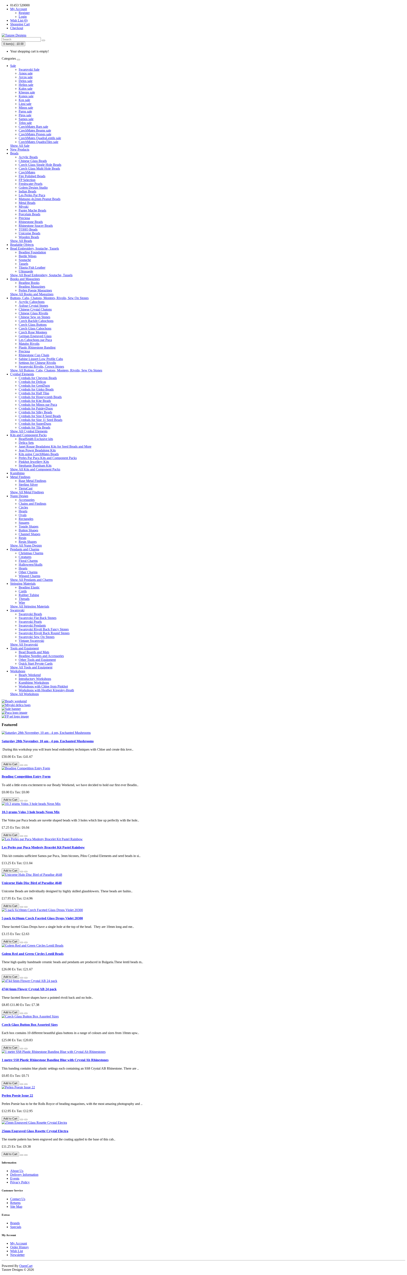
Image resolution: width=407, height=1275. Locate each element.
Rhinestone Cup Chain (34, 355)
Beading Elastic (29, 587)
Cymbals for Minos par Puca (38, 404)
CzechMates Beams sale (35, 130)
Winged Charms (29, 576)
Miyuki (23, 206)
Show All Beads (21, 241)
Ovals (22, 515)
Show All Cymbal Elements (28, 431)
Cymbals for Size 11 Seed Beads (40, 420)
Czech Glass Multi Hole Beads (39, 168)
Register (24, 13)
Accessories (27, 500)
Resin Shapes (28, 541)
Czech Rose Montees (33, 332)
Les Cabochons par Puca (35, 340)
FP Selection (27, 180)
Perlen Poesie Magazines (35, 290)
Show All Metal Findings (27, 492)
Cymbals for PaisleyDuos (36, 408)
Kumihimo (17, 473)
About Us (16, 1171)
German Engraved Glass (35, 336)
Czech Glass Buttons (33, 324)
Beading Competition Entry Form (26, 776)
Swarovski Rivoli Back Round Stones (44, 633)
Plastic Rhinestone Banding (37, 347)
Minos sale (26, 107)
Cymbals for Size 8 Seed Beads (40, 416)
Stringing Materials (23, 583)
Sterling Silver (28, 484)
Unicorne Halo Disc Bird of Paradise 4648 (32, 883)
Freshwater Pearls (30, 184)
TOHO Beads (28, 229)
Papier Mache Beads (32, 210)
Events (14, 1178)
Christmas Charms (31, 553)
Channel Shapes (29, 534)
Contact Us (17, 1199)
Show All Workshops (24, 694)
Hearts (23, 511)
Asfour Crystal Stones (33, 305)
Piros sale (25, 115)
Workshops (17, 671)
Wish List (16, 1251)
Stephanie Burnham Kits (35, 465)
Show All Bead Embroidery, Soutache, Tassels (41, 275)
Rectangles (26, 519)
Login (23, 16)
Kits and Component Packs (28, 435)
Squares (24, 522)
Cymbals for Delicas (32, 382)
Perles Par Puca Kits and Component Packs (48, 458)
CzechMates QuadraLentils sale (40, 138)
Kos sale (24, 100)
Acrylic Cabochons (32, 302)
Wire (22, 602)
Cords (23, 591)
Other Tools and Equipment (37, 660)
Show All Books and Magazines (31, 294)
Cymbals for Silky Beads (35, 412)
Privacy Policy (20, 1182)
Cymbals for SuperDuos (35, 423)
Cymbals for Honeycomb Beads (40, 397)
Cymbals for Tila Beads (34, 427)
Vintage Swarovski (31, 640)
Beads (14, 153)
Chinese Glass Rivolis (33, 313)
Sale (13, 65)
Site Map (16, 1206)
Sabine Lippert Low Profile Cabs (41, 359)
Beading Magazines (32, 286)
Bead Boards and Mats (34, 652)
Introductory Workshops (35, 679)
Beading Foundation (32, 252)
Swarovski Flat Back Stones (37, 618)
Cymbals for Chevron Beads (38, 378)
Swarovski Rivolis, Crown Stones (41, 366)
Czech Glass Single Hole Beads (40, 164)
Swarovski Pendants (32, 625)
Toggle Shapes (28, 526)
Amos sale (26, 73)
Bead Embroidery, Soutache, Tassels (34, 248)
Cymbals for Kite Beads (35, 401)
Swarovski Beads (30, 614)
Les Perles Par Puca (32, 195)
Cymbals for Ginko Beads (36, 389)
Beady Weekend (30, 675)
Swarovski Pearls (30, 621)
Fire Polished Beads (32, 176)
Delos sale (25, 81)
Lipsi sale (25, 104)
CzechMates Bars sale (33, 126)
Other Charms (28, 572)
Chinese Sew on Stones (34, 317)
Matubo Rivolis (29, 343)
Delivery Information (24, 1174)
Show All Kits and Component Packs (35, 469)
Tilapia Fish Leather (32, 267)
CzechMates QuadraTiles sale (38, 142)
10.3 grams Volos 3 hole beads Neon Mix (31, 812)
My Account (18, 1243)
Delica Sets (26, 442)
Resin (22, 538)
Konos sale (26, 96)
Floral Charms (28, 561)
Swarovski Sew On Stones (36, 637)
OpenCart (25, 1266)
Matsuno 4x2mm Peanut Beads (39, 199)
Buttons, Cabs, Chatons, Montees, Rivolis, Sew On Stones (49, 298)
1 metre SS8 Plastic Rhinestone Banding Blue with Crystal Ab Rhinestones (55, 1060)
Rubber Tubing (29, 595)
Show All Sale (19, 145)
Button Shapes (28, 530)
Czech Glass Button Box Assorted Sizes (30, 1024)
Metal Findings (20, 477)
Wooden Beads (29, 237)
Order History (19, 1247)
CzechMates (27, 172)
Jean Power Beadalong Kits (37, 450)
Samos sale (26, 119)
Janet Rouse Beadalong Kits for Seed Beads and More (55, 446)
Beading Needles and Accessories (41, 656)
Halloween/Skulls (30, 564)
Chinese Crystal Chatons (35, 309)
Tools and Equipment (24, 648)
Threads (24, 599)
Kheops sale (27, 92)
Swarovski (17, 610)
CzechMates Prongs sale (35, 134)
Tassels (23, 263)
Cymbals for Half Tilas (34, 393)
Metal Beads (27, 203)
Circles (23, 507)
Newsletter (17, 1255)
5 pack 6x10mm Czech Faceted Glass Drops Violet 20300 (42, 918)
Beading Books (29, 283)
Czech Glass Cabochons (35, 328)
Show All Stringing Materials (29, 606)
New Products (19, 149)
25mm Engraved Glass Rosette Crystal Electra (35, 1131)
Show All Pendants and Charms (31, 580)
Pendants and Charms (24, 549)
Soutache (25, 260)
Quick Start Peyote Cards (36, 663)
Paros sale (25, 111)
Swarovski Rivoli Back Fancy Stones (44, 629)
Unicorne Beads (29, 233)
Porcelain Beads (29, 214)
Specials (15, 1227)
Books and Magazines (25, 279)
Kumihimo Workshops (34, 682)
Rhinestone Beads (31, 222)
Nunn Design (19, 496)
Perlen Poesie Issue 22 (17, 1095)
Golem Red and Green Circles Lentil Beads (33, 954)
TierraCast (25, 488)
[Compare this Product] (26, 765)
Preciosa (24, 218)
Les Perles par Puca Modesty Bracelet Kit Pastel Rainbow (43, 847)
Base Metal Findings (32, 481)
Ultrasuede (26, 271)
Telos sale (25, 123)
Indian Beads (27, 191)
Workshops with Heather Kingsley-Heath (46, 690)
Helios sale (26, 85)
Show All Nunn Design (26, 545)
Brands (15, 1223)
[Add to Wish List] (21, 765)
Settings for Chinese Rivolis (37, 362)
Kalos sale (25, 88)
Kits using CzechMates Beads (39, 454)
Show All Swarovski (24, 644)
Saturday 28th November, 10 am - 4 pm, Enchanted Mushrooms (48, 741)
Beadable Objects (22, 244)
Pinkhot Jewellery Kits (34, 462)
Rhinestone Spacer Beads (36, 225)
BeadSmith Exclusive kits (36, 439)
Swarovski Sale (29, 69)
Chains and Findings (32, 503)
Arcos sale (26, 77)
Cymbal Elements (22, 374)
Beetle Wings (27, 256)
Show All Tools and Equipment (31, 667)
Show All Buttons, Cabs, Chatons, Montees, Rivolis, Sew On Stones (56, 370)
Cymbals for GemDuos (34, 385)
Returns (15, 1203)
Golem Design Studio (33, 187)
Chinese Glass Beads (33, 161)
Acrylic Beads (28, 157)
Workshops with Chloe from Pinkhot (43, 686)
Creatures (25, 557)
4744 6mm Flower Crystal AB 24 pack (29, 989)
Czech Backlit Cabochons (36, 321)
